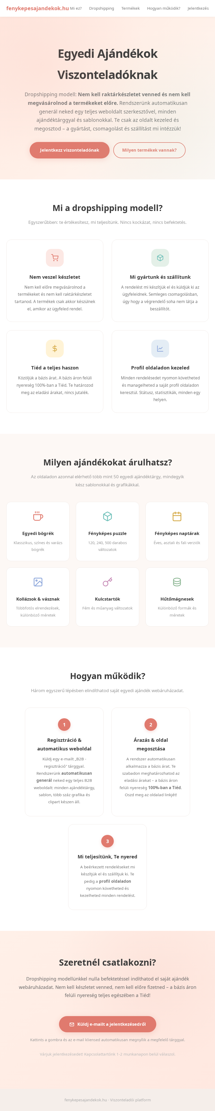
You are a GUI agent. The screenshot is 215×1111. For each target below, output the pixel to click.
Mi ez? (76, 8)
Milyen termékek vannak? (149, 150)
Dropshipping (101, 8)
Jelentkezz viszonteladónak (69, 150)
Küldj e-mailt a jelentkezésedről (111, 1024)
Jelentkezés (198, 8)
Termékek (130, 8)
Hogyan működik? (163, 8)
